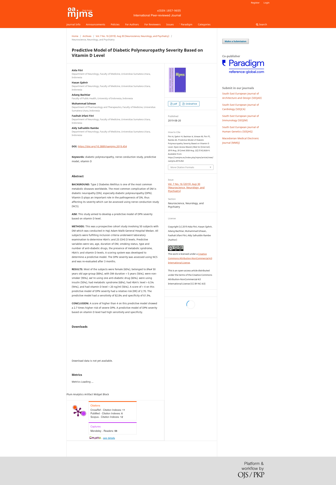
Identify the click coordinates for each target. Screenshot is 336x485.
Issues (170, 24)
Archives (87, 36)
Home (75, 36)
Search (262, 24)
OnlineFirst (191, 103)
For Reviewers (152, 24)
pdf (175, 103)
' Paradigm (185, 24)
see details (109, 438)
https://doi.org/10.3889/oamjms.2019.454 (102, 146)
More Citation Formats (182, 167)
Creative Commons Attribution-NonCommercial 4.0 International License (190, 258)
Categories (204, 24)
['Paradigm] (243, 73)
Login (267, 2)
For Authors (132, 24)
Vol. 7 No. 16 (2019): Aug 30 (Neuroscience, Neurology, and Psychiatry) (132, 36)
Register (255, 2)
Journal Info (73, 24)
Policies (115, 24)
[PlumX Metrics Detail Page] (78, 411)
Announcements (95, 24)
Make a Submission (235, 41)
